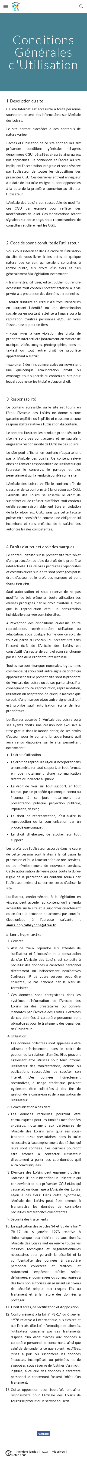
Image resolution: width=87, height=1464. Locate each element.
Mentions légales (27, 1451)
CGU (45, 1451)
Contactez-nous (16, 1455)
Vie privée (58, 1451)
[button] (5, 6)
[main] (43, 52)
